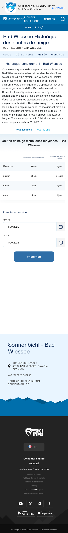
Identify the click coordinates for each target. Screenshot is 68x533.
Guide (7, 54)
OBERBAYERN (12, 47)
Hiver (28, 27)
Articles (49, 19)
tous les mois (24, 129)
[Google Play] (26, 513)
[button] (63, 19)
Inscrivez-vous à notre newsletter (34, 468)
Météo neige (25, 54)
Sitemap (34, 485)
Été (37, 27)
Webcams (58, 54)
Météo (42, 54)
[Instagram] (40, 503)
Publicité (34, 463)
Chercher (34, 256)
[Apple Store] (45, 513)
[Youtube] (20, 503)
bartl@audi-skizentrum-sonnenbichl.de (24, 382)
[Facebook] (49, 503)
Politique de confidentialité (34, 478)
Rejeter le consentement (34, 493)
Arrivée (6, 219)
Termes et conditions (34, 481)
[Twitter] (30, 503)
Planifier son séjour (31, 19)
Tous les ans (43, 129)
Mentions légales (34, 474)
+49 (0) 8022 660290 (19, 374)
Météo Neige (16, 19)
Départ (6, 235)
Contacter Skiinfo (34, 458)
